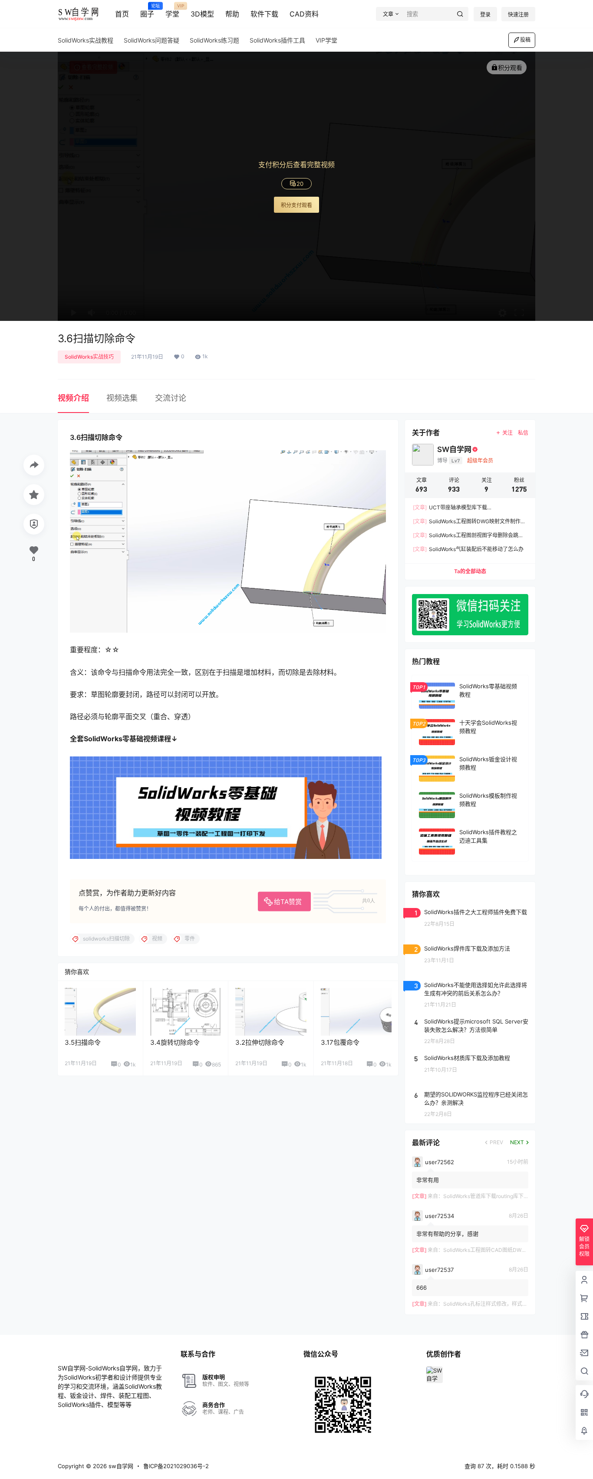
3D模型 (202, 14)
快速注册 (518, 14)
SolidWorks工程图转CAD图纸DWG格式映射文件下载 (505, 1250)
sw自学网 (120, 1465)
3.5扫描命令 (83, 1042)
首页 (122, 14)
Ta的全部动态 (470, 571)
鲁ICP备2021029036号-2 (176, 1465)
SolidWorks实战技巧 (89, 356)
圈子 (147, 11)
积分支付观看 (296, 205)
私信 (523, 432)
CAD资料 (304, 14)
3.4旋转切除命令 (175, 1042)
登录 (485, 14)
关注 (507, 432)
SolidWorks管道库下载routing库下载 (486, 1196)
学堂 (172, 11)
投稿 (525, 39)
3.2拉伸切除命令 (259, 1042)
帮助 (232, 14)
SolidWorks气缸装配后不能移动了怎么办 (468, 549)
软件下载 (264, 14)
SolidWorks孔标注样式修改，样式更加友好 (493, 1304)
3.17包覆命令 (340, 1042)
